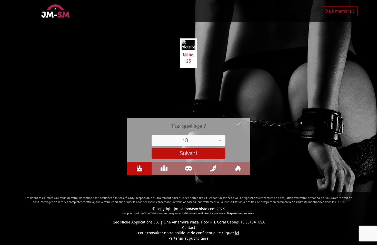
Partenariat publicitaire (188, 238)
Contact (188, 227)
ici (237, 232)
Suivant (188, 153)
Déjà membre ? (339, 11)
